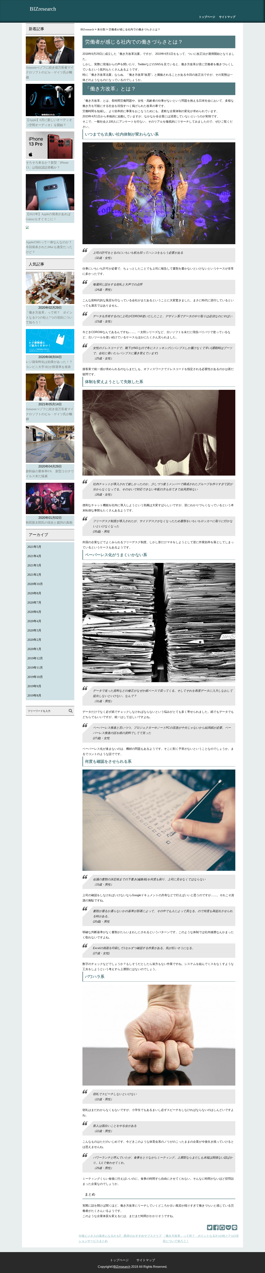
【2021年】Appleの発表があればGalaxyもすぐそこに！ (48, 216)
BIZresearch (43, 9)
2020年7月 (34, 602)
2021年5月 (34, 546)
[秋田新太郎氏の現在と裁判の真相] (50, 499)
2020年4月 (34, 621)
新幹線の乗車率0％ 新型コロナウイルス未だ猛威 (50, 474)
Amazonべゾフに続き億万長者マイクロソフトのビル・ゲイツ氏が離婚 (50, 72)
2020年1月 (34, 649)
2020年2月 (34, 639)
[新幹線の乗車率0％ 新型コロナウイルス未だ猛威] (50, 445)
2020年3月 (34, 630)
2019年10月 (35, 677)
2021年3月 (34, 565)
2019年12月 (35, 658)
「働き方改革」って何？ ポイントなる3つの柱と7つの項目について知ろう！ (201, 1238)
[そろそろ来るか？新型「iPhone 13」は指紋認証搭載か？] (50, 145)
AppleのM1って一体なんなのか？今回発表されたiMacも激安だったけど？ (49, 247)
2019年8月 (34, 695)
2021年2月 (34, 574)
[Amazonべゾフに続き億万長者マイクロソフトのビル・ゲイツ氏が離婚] (50, 50)
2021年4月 (34, 556)
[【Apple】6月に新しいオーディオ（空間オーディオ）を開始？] (50, 101)
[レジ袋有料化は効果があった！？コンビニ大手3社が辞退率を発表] (50, 342)
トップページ (207, 16)
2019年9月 (34, 686)
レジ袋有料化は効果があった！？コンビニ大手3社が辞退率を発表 (49, 364)
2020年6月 (34, 611)
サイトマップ (227, 16)
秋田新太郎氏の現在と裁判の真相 (49, 522)
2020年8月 (34, 593)
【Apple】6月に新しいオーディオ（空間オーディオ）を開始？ (49, 122)
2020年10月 (35, 584)
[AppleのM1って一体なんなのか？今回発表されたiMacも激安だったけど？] (50, 233)
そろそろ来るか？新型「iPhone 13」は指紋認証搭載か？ (47, 165)
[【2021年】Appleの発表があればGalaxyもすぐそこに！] (50, 193)
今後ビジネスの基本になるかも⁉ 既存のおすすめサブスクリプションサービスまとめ (120, 1238)
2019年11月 (35, 667)
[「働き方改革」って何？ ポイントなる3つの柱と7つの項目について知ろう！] (50, 288)
